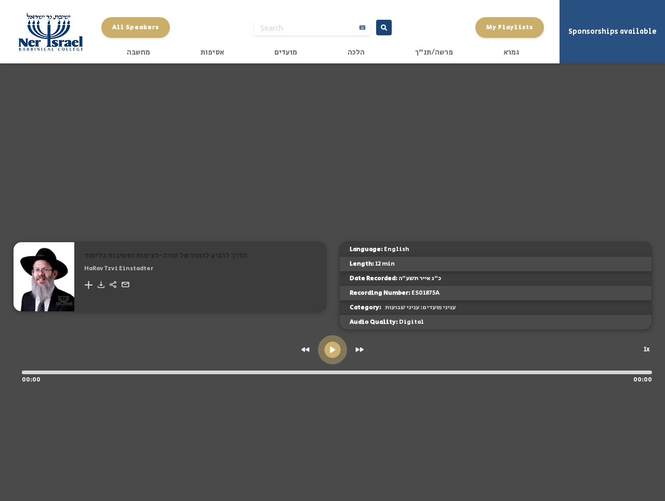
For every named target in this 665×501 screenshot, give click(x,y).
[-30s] (305, 349)
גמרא (511, 52)
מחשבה (138, 52)
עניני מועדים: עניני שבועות (420, 307)
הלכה (356, 52)
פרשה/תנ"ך (434, 52)
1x (647, 349)
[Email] (125, 284)
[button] (88, 285)
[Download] (101, 284)
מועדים (285, 52)
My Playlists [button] (509, 27)
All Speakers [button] (135, 27)
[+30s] (359, 349)
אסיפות (212, 52)
